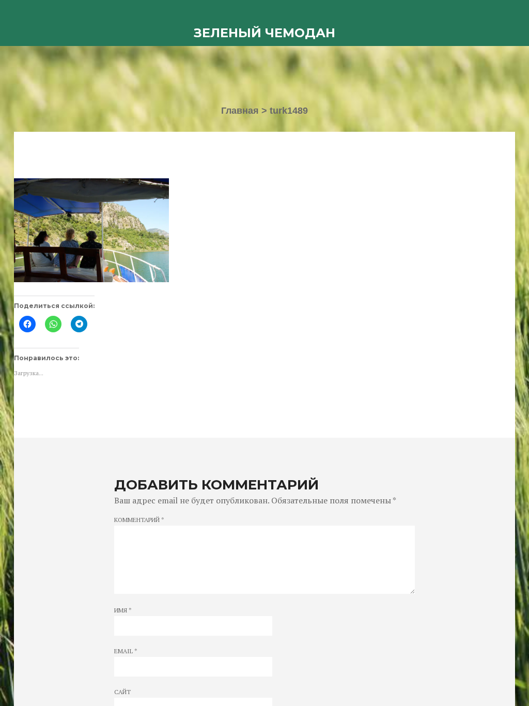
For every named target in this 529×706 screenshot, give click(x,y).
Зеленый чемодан (264, 32)
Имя (123, 610)
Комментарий (139, 520)
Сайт (122, 692)
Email (125, 651)
